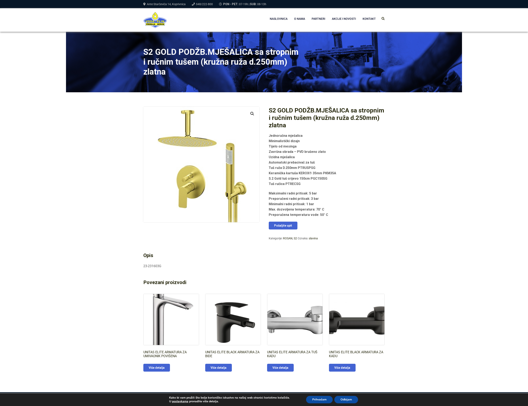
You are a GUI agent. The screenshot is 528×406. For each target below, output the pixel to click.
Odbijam (346, 399)
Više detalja (157, 367)
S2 (295, 238)
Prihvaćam (319, 399)
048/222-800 (204, 4)
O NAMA (299, 18)
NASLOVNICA (279, 18)
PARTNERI (318, 18)
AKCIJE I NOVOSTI (344, 18)
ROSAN (287, 238)
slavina (313, 238)
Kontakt (369, 18)
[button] (252, 113)
